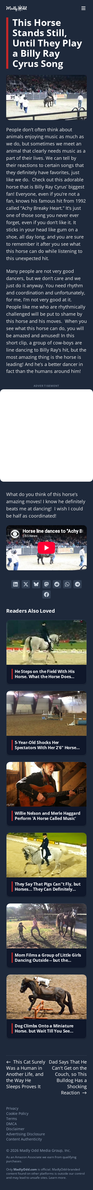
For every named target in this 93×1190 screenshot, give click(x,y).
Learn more (57, 1177)
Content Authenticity (24, 1139)
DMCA (11, 1123)
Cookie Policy (17, 1113)
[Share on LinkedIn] (15, 584)
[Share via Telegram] (77, 584)
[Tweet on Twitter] (26, 584)
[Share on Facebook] (46, 594)
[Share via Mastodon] (46, 584)
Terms (11, 1118)
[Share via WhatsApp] (67, 584)
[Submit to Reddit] (57, 584)
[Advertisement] (46, 435)
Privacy (12, 1108)
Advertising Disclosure (25, 1134)
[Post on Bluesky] (36, 584)
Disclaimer (15, 1128)
